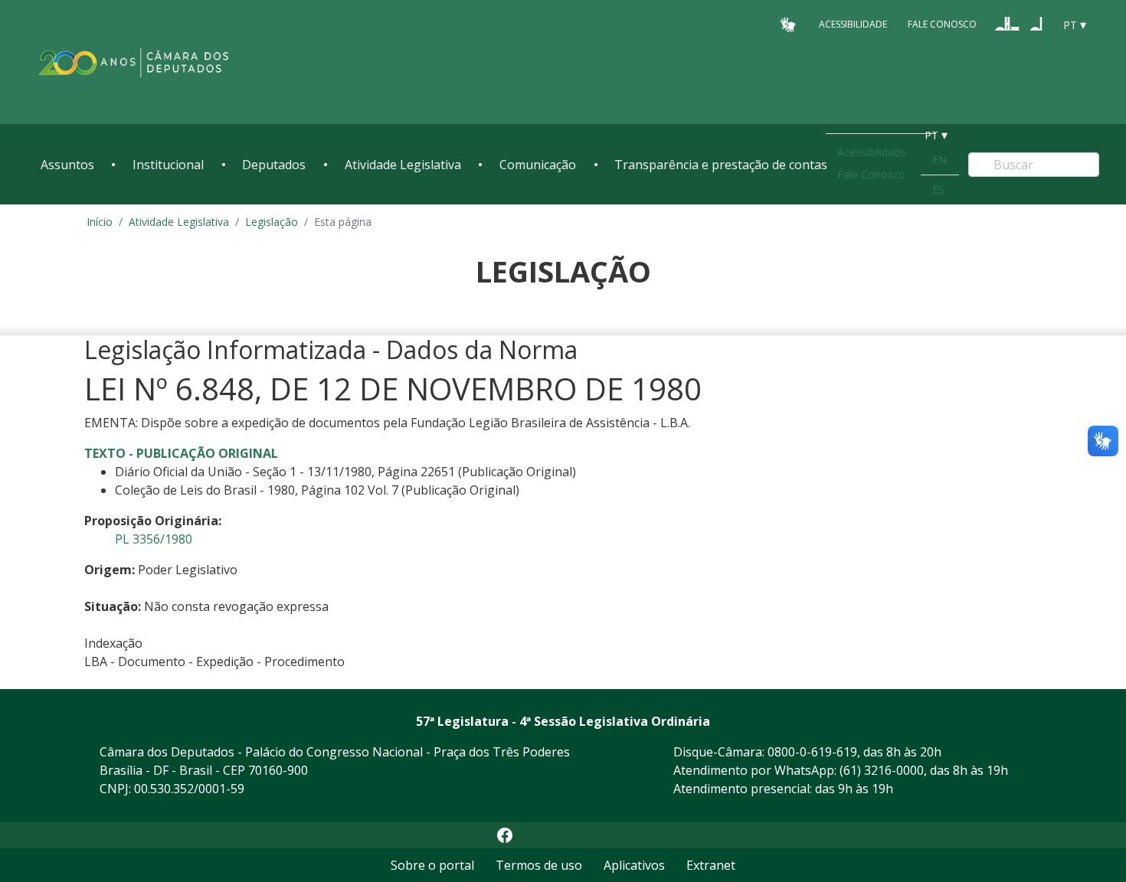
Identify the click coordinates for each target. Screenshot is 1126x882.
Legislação (271, 221)
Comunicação (537, 164)
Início (100, 221)
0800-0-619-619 (812, 751)
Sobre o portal (432, 865)
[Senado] (1036, 23)
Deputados (274, 164)
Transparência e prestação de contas (720, 164)
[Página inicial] (134, 62)
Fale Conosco (942, 24)
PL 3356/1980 (153, 539)
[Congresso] (1007, 23)
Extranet (710, 865)
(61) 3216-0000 (882, 770)
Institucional (168, 164)
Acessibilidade (853, 24)
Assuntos (67, 164)
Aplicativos (634, 865)
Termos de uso (539, 865)
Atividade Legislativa (403, 164)
